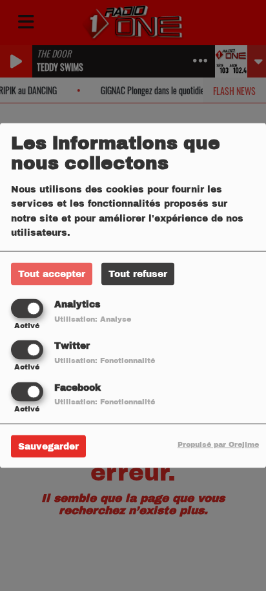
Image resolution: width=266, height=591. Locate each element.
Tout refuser (137, 274)
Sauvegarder (48, 446)
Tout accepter (51, 274)
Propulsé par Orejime (218, 444)
